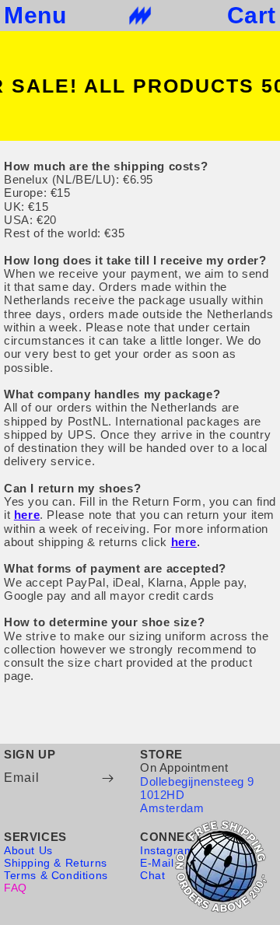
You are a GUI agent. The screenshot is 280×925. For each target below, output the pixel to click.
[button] (35, 15)
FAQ (15, 887)
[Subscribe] (107, 778)
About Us (28, 850)
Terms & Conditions (56, 875)
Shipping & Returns (55, 863)
